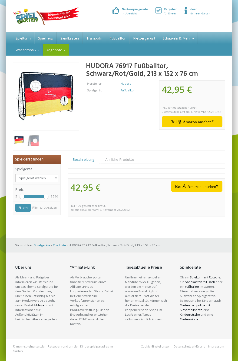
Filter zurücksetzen (44, 208)
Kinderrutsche (190, 314)
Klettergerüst (144, 38)
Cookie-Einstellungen (156, 346)
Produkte (59, 245)
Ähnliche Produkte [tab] (119, 159)
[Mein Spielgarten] (46, 16)
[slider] (22, 196)
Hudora (126, 83)
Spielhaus (45, 38)
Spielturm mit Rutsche (205, 277)
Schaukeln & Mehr (177, 38)
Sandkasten (69, 38)
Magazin (42, 305)
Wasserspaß (26, 49)
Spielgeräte (42, 245)
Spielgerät (23, 169)
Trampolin (94, 38)
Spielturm (23, 38)
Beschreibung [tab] (83, 159)
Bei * (192, 121)
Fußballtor (118, 38)
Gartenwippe (189, 319)
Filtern (23, 207)
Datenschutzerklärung (189, 346)
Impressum (216, 346)
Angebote (54, 49)
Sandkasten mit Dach (200, 282)
